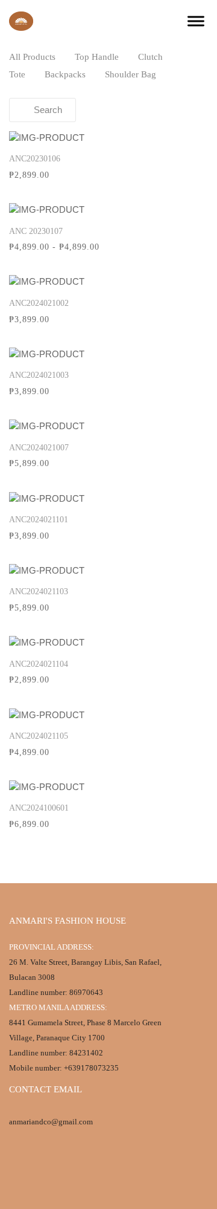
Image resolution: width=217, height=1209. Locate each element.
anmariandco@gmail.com (51, 1121)
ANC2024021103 (38, 591)
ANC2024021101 (38, 519)
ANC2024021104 (38, 664)
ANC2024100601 (39, 807)
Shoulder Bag (130, 74)
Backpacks (65, 74)
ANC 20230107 (36, 231)
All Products (32, 57)
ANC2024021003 (39, 375)
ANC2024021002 (39, 303)
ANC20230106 (34, 158)
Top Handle (97, 57)
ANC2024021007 (39, 447)
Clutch (150, 57)
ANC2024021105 (38, 736)
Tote (17, 74)
